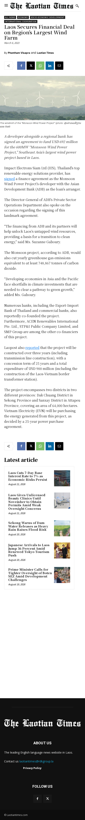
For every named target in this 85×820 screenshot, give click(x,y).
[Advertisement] (42, 645)
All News (10, 17)
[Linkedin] (50, 66)
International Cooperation (21, 21)
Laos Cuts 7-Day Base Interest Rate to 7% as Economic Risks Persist (27, 476)
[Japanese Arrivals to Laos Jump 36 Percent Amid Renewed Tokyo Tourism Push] (62, 550)
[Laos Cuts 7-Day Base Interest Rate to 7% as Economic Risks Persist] (62, 478)
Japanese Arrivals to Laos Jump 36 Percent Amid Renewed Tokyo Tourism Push (29, 550)
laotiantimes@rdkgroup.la (36, 761)
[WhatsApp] (40, 66)
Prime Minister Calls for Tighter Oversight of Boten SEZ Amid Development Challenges (30, 574)
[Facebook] (21, 66)
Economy (23, 17)
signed (9, 178)
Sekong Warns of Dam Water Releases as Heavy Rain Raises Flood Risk (28, 526)
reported (32, 347)
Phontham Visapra (19, 52)
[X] (31, 66)
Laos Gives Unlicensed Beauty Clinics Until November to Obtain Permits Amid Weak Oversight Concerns (26, 502)
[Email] (59, 66)
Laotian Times (45, 52)
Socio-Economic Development (47, 17)
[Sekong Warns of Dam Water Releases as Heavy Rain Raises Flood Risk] (62, 528)
